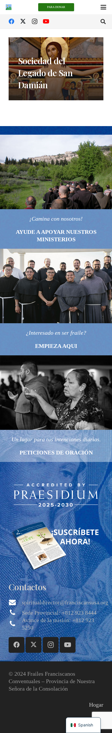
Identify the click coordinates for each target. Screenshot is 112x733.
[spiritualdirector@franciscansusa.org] (15, 602)
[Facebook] (11, 21)
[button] (103, 7)
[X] (23, 21)
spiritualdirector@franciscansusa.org (65, 602)
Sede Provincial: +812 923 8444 (59, 612)
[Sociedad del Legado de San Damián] (56, 68)
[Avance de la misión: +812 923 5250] (15, 623)
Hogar (96, 704)
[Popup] (56, 494)
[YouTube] (46, 21)
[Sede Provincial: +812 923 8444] (15, 612)
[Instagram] (34, 21)
